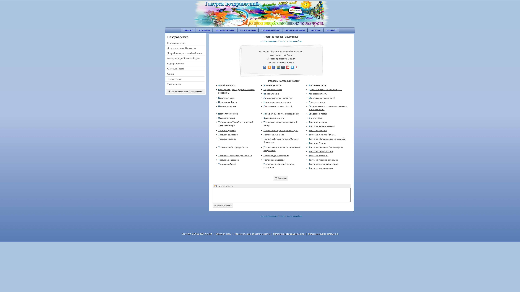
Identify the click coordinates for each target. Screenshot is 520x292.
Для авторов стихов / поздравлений (185, 91)
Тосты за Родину (317, 143)
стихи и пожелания (269, 41)
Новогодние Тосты (227, 102)
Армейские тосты (227, 85)
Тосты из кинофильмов (321, 151)
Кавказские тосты (318, 93)
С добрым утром (175, 63)
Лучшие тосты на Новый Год (278, 98)
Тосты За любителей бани (322, 134)
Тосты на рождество (274, 160)
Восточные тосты (317, 85)
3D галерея (188, 30)
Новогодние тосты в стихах (277, 102)
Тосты (282, 41)
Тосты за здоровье (228, 134)
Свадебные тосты (318, 113)
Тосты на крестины (318, 155)
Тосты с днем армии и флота (323, 164)
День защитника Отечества (181, 48)
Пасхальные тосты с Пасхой (278, 106)
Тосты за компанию (274, 134)
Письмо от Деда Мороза (295, 30)
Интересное (315, 30)
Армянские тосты (272, 85)
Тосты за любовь (294, 41)
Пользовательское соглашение (323, 234)
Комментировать (223, 205)
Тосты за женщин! (318, 130)
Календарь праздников (225, 30)
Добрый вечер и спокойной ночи (184, 53)
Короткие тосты (226, 98)
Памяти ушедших (227, 106)
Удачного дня (174, 84)
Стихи (170, 73)
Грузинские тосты (273, 89)
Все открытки (204, 30)
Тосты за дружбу (227, 130)
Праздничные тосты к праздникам (281, 113)
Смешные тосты (226, 118)
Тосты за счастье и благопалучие (326, 147)
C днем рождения (176, 43)
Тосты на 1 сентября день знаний (235, 155)
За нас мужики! (271, 93)
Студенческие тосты (274, 118)
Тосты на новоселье (228, 160)
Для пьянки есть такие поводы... (325, 89)
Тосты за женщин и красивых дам (281, 130)
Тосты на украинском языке (323, 160)
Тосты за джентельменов (322, 126)
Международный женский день (183, 58)
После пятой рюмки (228, 113)
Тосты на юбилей (227, 164)
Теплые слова (174, 79)
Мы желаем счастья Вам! (322, 98)
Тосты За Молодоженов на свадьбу (327, 139)
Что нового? (331, 30)
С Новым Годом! (175, 68)
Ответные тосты (317, 102)
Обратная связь (223, 234)
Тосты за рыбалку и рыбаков (233, 147)
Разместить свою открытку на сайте (252, 234)
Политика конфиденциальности (288, 234)
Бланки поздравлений (270, 30)
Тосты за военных (318, 122)
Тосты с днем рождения (321, 168)
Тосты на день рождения (276, 155)
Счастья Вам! (315, 118)
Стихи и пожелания (248, 30)
